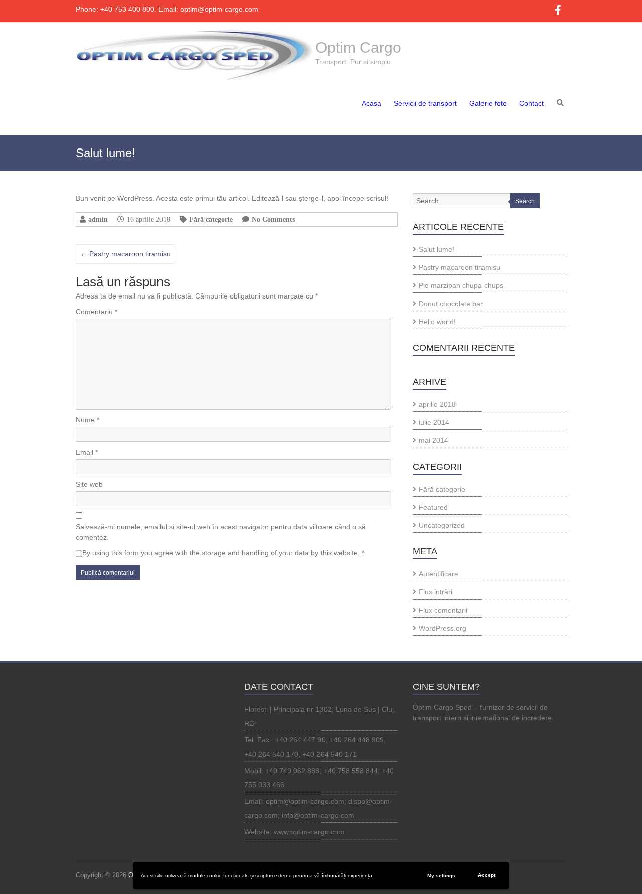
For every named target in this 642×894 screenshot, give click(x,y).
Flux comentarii (443, 610)
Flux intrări (435, 592)
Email (87, 452)
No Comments (273, 219)
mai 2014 (433, 440)
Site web (89, 484)
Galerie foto (488, 103)
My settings (441, 875)
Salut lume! (436, 249)
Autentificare (438, 574)
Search (525, 201)
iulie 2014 (434, 422)
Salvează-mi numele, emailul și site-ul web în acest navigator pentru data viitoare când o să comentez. (221, 532)
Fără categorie (211, 219)
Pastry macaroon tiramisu (125, 254)
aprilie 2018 (437, 404)
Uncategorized (442, 525)
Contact (531, 103)
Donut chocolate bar (451, 304)
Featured (433, 507)
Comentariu (96, 312)
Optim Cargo (358, 47)
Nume (87, 420)
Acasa (371, 103)
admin (98, 219)
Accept (486, 875)
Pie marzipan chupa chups (461, 285)
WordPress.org (442, 628)
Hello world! (437, 322)
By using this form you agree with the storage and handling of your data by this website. (223, 553)
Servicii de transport (425, 103)
